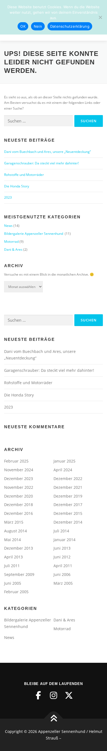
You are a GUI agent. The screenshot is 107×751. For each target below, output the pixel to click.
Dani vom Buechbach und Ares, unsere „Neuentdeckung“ (47, 151)
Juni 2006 (62, 574)
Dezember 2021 (68, 487)
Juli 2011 (12, 565)
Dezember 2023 (18, 478)
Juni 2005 (12, 583)
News (8, 225)
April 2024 (63, 469)
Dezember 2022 (68, 478)
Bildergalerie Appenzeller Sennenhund (34, 233)
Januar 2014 (64, 539)
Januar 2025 (64, 461)
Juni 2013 (62, 548)
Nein (38, 26)
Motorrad (11, 241)
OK (23, 26)
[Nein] (100, 17)
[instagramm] (53, 695)
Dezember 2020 (18, 496)
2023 (8, 197)
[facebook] (38, 695)
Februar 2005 (16, 591)
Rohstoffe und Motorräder (24, 174)
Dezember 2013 (18, 548)
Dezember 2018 (18, 504)
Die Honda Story (16, 186)
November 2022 (18, 487)
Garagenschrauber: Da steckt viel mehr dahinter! (41, 163)
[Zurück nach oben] (53, 719)
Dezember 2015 (68, 513)
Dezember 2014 (68, 522)
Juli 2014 (61, 530)
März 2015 (13, 522)
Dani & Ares (13, 249)
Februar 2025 (16, 461)
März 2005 (63, 583)
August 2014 (15, 530)
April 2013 (13, 556)
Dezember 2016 (18, 513)
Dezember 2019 (68, 496)
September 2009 (19, 574)
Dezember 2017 (68, 504)
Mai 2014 (12, 539)
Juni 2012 (62, 556)
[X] (69, 695)
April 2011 (63, 565)
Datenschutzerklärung (69, 26)
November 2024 (18, 469)
